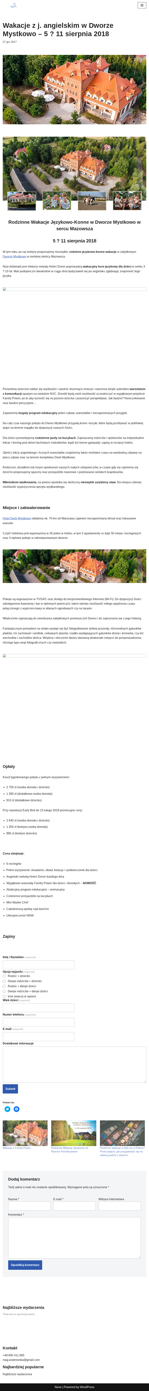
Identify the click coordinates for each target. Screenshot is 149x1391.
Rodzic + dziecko (19, 976)
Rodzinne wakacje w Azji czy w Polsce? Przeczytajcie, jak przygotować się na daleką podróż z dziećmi (122, 1151)
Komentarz (16, 1214)
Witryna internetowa (111, 1199)
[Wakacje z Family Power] (25, 1133)
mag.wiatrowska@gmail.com (21, 1359)
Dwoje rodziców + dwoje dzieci (28, 991)
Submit (10, 1088)
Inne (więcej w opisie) (22, 996)
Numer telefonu (19, 1014)
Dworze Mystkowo (14, 256)
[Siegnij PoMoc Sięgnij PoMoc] (14, 5)
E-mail (13, 1028)
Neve (58, 1387)
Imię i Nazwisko (19, 957)
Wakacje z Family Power (17, 1147)
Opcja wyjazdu (19, 971)
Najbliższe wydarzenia (17, 1374)
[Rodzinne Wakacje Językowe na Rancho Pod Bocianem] (73, 1133)
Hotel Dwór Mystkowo (17, 518)
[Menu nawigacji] (142, 5)
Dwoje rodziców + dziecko (25, 981)
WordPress (87, 1387)
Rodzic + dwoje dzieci (22, 986)
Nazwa (13, 1199)
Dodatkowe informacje (18, 1043)
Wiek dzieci (16, 1000)
